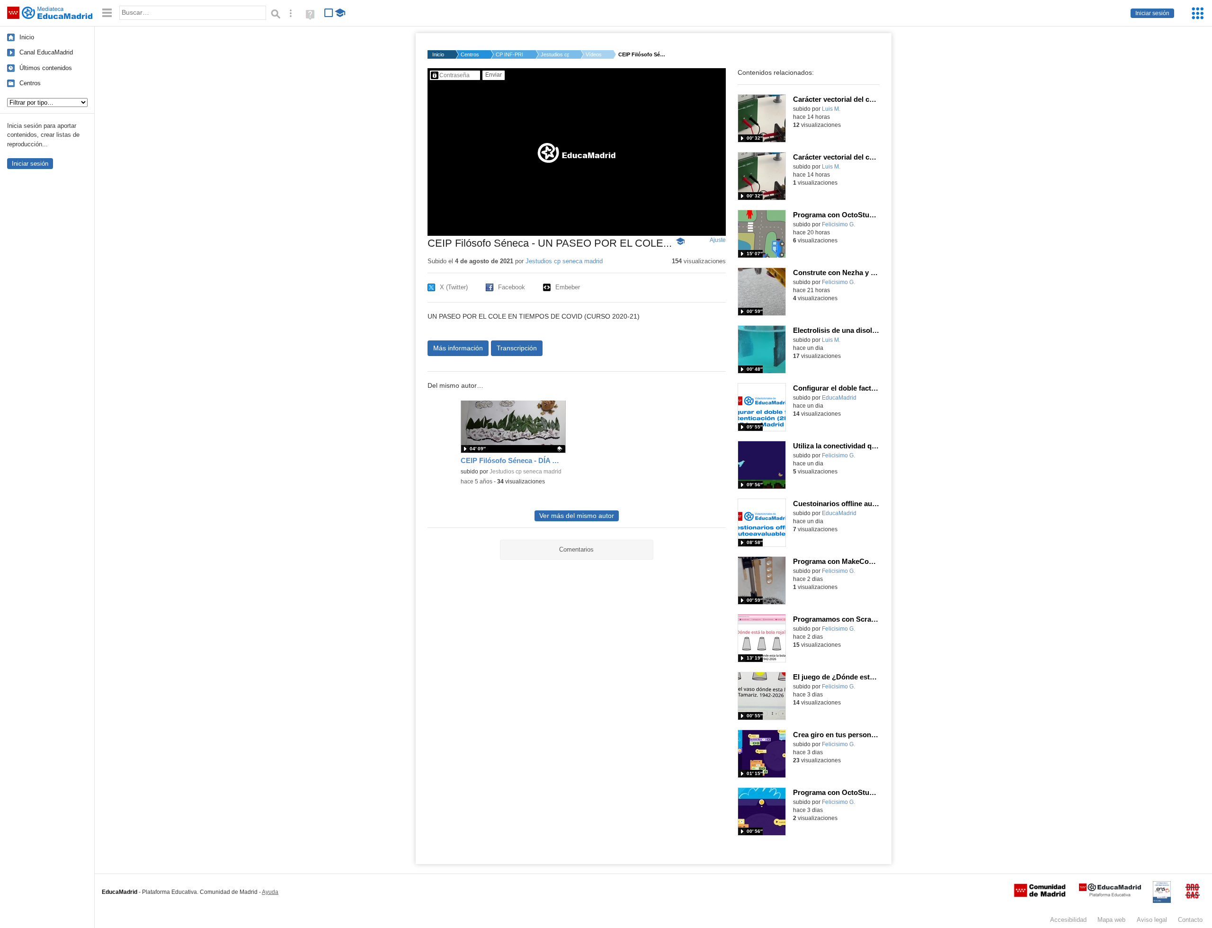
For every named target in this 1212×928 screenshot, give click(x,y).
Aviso (1152, 919)
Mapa (1111, 919)
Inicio (26, 37)
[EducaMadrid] (1110, 894)
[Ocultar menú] (107, 13)
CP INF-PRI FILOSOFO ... (510, 54)
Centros (30, 83)
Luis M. (831, 109)
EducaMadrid (839, 398)
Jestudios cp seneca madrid (564, 261)
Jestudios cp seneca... (555, 54)
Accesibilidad (1068, 919)
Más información (458, 348)
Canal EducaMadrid (46, 52)
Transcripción (517, 348)
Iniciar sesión (1152, 13)
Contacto (1190, 919)
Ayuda (270, 892)
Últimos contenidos (45, 67)
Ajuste (718, 240)
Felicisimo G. (838, 224)
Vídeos (594, 54)
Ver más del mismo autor (576, 515)
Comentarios (576, 549)
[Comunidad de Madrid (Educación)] (1039, 895)
